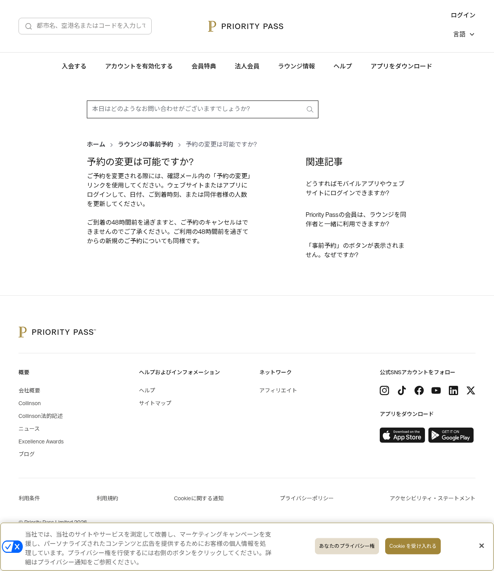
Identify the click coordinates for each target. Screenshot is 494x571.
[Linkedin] (453, 390)
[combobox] (202, 109)
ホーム (96, 144)
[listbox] (464, 35)
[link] (402, 435)
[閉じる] (481, 545)
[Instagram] (384, 390)
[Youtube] (436, 390)
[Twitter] (470, 390)
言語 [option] (459, 34)
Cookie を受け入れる (412, 546)
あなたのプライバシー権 (347, 546)
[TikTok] (401, 390)
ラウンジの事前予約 (145, 144)
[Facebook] (419, 390)
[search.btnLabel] (310, 109)
